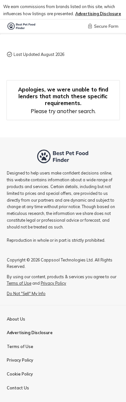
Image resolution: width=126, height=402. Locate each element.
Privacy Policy (20, 360)
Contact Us (18, 387)
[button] (98, 13)
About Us (16, 319)
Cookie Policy (20, 373)
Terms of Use (20, 346)
